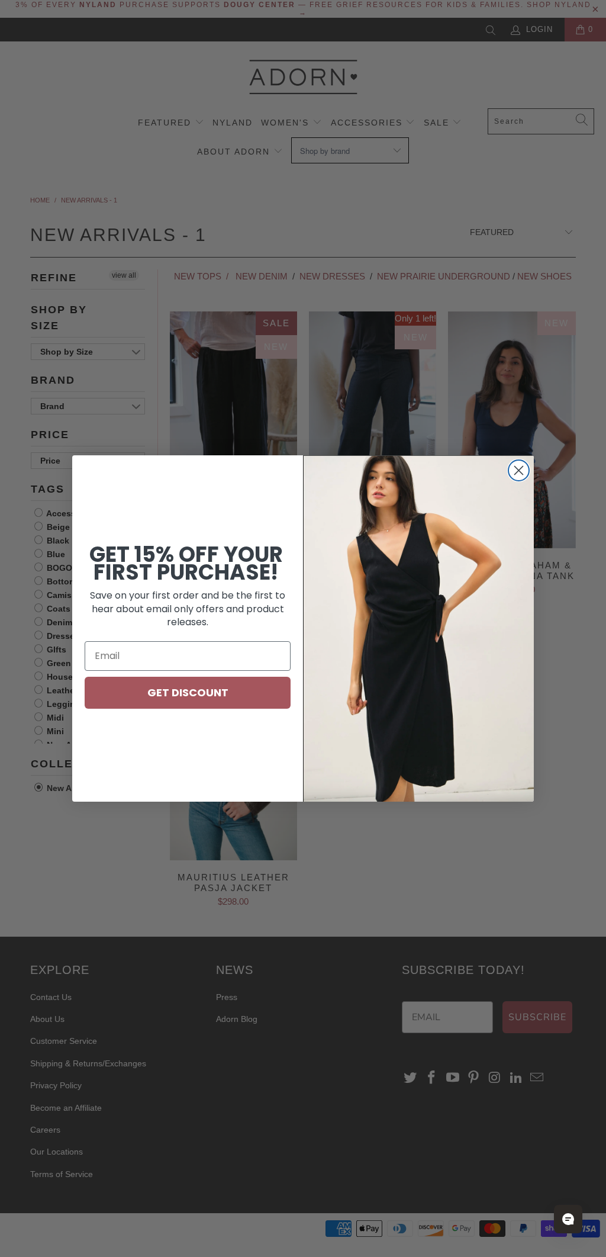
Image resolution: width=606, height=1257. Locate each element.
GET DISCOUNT (187, 692)
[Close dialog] (518, 470)
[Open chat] (568, 1219)
